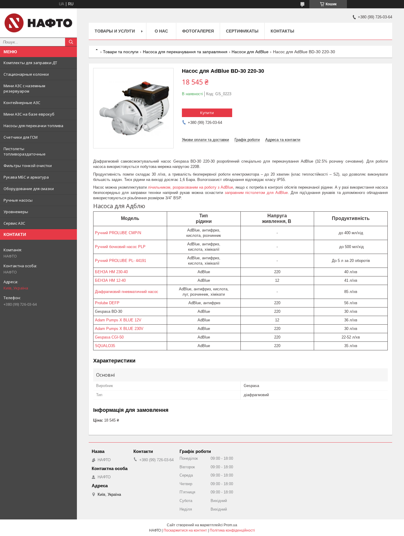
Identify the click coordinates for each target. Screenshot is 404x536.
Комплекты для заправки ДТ (30, 62)
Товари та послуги (120, 51)
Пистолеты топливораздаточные (25, 151)
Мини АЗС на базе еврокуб (29, 114)
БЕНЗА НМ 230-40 (111, 272)
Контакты (282, 31)
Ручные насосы (18, 200)
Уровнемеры (16, 211)
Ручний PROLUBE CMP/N (118, 233)
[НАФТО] (38, 23)
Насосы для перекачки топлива (33, 125)
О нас (161, 31)
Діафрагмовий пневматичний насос (126, 291)
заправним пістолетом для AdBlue (256, 192)
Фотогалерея (198, 31)
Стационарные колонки (26, 74)
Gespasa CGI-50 (109, 337)
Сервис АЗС (14, 223)
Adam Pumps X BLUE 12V (118, 320)
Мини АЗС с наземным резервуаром (24, 88)
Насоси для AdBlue (250, 51)
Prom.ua (230, 525)
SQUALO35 (105, 346)
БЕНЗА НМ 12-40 (110, 280)
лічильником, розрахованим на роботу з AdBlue (190, 187)
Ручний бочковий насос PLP (120, 246)
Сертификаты (242, 31)
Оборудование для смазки (29, 188)
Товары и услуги (115, 31)
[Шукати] (71, 42)
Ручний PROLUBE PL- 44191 (120, 260)
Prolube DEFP (107, 303)
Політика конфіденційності (232, 530)
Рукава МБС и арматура (26, 177)
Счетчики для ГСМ (21, 137)
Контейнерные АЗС (22, 102)
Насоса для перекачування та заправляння (185, 51)
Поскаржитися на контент (185, 530)
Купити (207, 112)
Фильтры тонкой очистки (28, 165)
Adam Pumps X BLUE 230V (119, 328)
